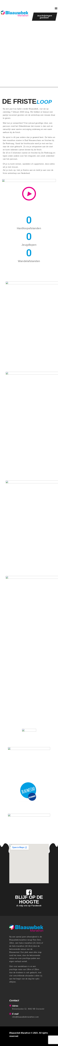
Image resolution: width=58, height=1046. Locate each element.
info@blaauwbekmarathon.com (25, 1017)
